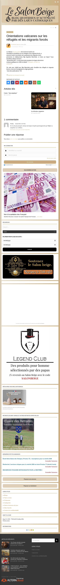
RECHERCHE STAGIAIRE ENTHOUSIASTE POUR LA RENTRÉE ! (22, 470)
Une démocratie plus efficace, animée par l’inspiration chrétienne (19, 558)
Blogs (6, 495)
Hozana (42, 323)
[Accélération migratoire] (43, 108)
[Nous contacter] (28, 530)
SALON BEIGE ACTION (30, 170)
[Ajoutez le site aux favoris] (30, 530)
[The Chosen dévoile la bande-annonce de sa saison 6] (5, 547)
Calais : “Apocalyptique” (10, 93)
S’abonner (7, 500)
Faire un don (8, 497)
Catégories (7, 503)
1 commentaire (14, 46)
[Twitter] (8, 82)
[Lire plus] (39, 216)
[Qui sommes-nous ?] (27, 530)
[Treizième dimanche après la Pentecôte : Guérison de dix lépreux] (5, 555)
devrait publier (17, 51)
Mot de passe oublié (51, 158)
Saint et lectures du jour (11, 505)
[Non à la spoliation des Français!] (30, 211)
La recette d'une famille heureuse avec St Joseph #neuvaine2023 (28, 323)
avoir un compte (14, 139)
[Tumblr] (30, 82)
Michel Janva (16, 44)
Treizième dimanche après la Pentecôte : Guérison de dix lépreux (19, 551)
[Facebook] (12, 82)
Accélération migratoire (37, 111)
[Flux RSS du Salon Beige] (31, 530)
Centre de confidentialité (11, 510)
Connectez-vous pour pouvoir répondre (20, 129)
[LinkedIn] (21, 82)
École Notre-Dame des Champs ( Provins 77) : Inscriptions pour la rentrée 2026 (27, 458)
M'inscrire (54, 164)
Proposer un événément (30, 485)
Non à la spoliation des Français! (15, 214)
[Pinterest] (17, 82)
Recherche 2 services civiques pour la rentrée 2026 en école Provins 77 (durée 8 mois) (29, 464)
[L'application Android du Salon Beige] (33, 530)
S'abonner (35, 553)
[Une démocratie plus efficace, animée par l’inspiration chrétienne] (5, 563)
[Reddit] (26, 82)
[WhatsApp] (39, 82)
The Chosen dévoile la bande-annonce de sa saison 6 (18, 543)
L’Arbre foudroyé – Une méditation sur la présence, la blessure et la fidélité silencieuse (19, 567)
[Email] (34, 82)
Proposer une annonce (30, 479)
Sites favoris (7, 508)
